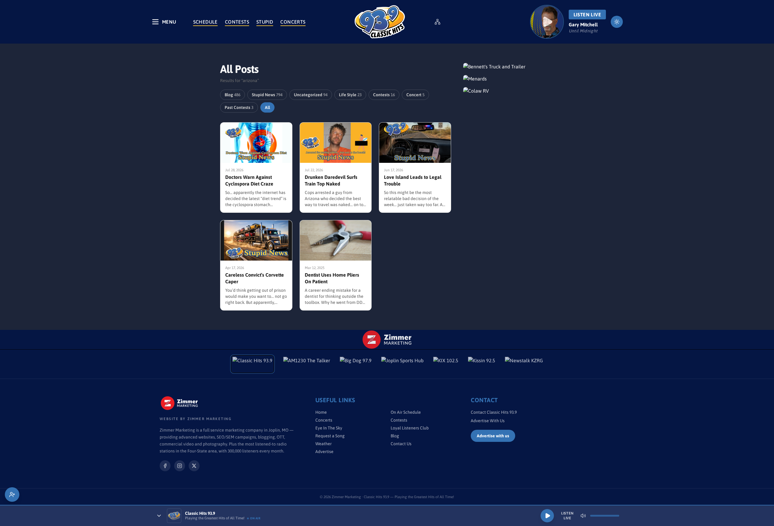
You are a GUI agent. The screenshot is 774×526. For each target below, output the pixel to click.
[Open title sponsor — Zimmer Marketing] (387, 339)
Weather (323, 443)
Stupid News (267, 94)
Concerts (292, 22)
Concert (415, 94)
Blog (232, 94)
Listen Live (587, 14)
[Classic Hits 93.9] (379, 22)
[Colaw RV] (508, 90)
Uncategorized (310, 94)
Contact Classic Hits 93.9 (494, 412)
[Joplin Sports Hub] (402, 364)
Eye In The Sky (328, 428)
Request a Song (330, 435)
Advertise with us (493, 435)
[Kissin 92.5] (481, 364)
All (267, 107)
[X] (194, 465)
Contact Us (401, 443)
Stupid (264, 22)
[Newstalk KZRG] (524, 364)
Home (321, 412)
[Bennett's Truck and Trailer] (508, 66)
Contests (237, 22)
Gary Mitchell (583, 24)
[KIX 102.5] (445, 364)
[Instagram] (179, 465)
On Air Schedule (406, 412)
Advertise (324, 451)
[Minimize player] (159, 515)
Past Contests (239, 107)
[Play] (547, 515)
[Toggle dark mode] (617, 22)
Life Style (350, 94)
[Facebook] (165, 465)
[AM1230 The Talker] (306, 364)
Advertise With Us (488, 420)
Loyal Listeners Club (410, 428)
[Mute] (583, 515)
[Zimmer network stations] (437, 21)
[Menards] (508, 78)
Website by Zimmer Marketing (196, 419)
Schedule (205, 22)
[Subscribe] (12, 494)
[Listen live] (547, 22)
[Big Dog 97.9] (356, 364)
